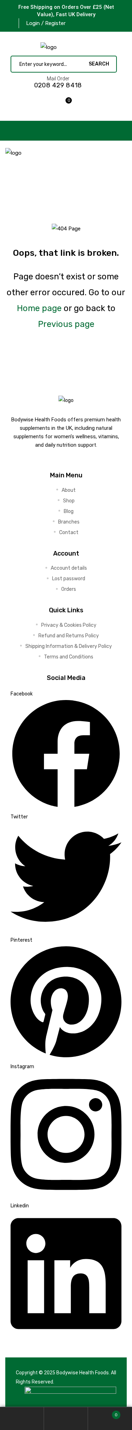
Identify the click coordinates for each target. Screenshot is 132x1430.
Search (66, 1418)
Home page (39, 308)
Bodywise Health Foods (82, 1372)
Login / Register (45, 23)
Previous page (66, 324)
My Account (22, 1418)
